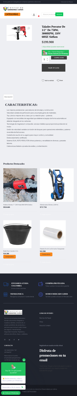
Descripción (8, 97)
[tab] (8, 97)
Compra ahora (9, 256)
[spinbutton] (45, 59)
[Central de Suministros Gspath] (13, 8)
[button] (48, 58)
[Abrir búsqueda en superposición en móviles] (52, 14)
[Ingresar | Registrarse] (34, 15)
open (28, 28)
